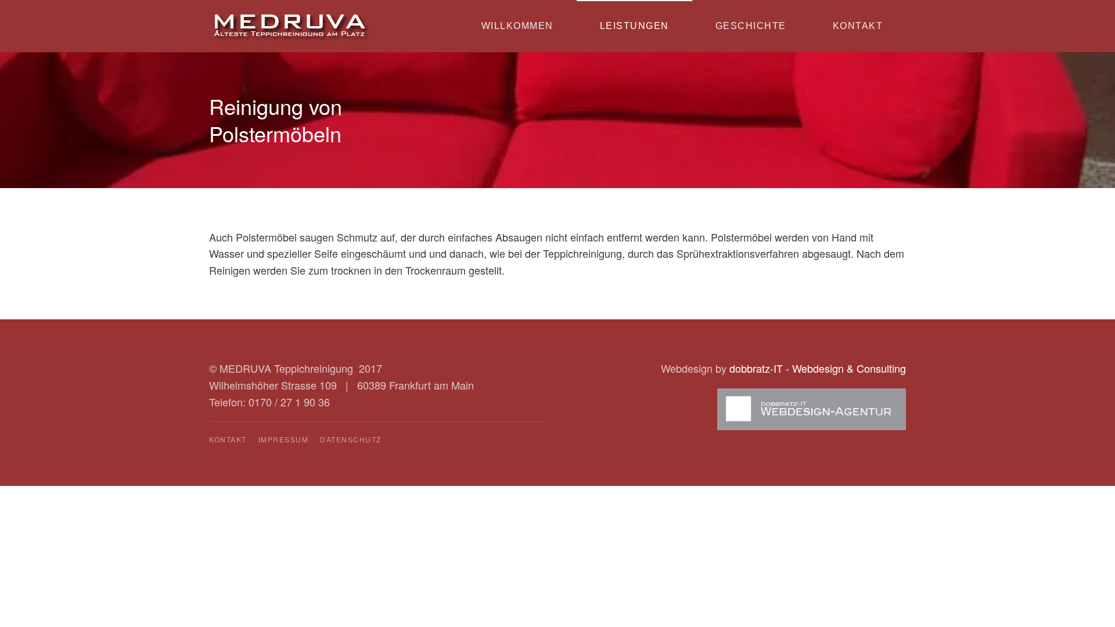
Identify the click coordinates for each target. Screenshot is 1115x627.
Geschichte (750, 26)
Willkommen (517, 26)
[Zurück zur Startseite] (291, 26)
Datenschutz (351, 439)
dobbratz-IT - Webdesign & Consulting (817, 368)
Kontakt (228, 439)
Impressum (283, 439)
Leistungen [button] (634, 26)
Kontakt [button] (858, 26)
